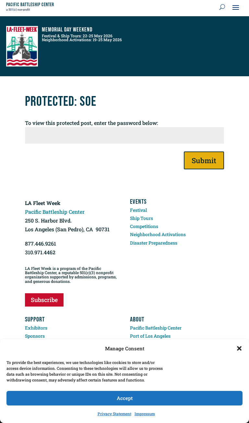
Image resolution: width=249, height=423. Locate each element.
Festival (138, 210)
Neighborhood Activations (158, 234)
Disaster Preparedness (153, 243)
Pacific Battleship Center (55, 211)
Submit (204, 160)
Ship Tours (141, 218)
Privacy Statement (114, 413)
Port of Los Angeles (150, 336)
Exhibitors (36, 328)
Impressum (145, 413)
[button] (239, 348)
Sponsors (35, 336)
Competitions (144, 226)
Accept (125, 398)
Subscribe (44, 300)
